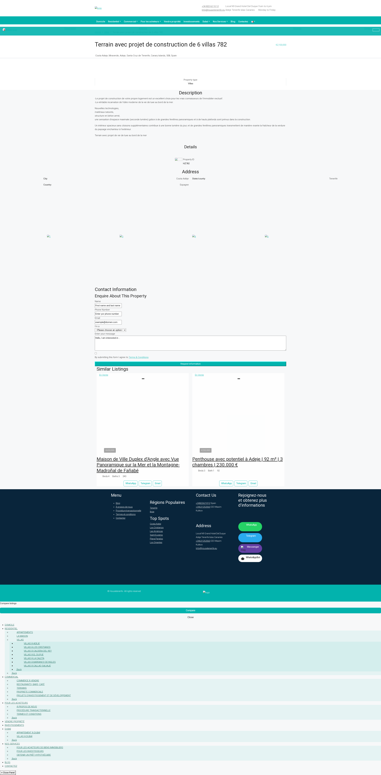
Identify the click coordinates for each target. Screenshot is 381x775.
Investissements (192, 21)
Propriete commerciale (30, 691)
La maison (22, 636)
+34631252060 (203, 507)
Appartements (25, 632)
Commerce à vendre (28, 680)
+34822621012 (203, 503)
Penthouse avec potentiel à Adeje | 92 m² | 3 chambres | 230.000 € (237, 462)
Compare (190, 610)
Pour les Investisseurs (30, 751)
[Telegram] (282, 7)
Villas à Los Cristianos (37, 647)
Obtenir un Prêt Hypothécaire (34, 755)
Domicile (100, 21)
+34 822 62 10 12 (210, 6)
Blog (233, 21)
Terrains (22, 688)
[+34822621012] (376, 30)
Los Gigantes (156, 542)
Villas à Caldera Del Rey (38, 651)
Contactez (243, 21)
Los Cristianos (157, 527)
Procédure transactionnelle (128, 510)
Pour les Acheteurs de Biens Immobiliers (40, 747)
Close (191, 617)
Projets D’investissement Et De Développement (44, 695)
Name (98, 301)
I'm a (97, 326)
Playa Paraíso (156, 539)
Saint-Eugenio (156, 535)
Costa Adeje (155, 524)
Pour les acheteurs (150, 21)
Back (19, 669)
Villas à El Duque (33, 654)
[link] (142, 415)
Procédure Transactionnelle (33, 710)
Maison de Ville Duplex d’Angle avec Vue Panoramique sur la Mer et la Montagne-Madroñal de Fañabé (138, 464)
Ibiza (152, 511)
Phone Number (102, 309)
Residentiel (113, 21)
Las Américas (156, 531)
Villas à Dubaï (24, 736)
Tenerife (153, 508)
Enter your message (105, 333)
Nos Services (219, 21)
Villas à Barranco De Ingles (40, 662)
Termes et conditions (126, 514)
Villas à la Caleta (34, 658)
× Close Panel (8, 772)
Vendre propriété (172, 21)
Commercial (130, 21)
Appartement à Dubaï (28, 732)
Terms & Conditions (139, 357)
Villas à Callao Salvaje (37, 665)
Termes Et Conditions (29, 714)
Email (97, 318)
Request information (191, 363)
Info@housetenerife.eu (213, 10)
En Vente (103, 375)
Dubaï (205, 21)
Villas (20, 639)
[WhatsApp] (285, 7)
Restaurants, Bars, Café (30, 684)
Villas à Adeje (32, 643)
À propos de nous (124, 507)
